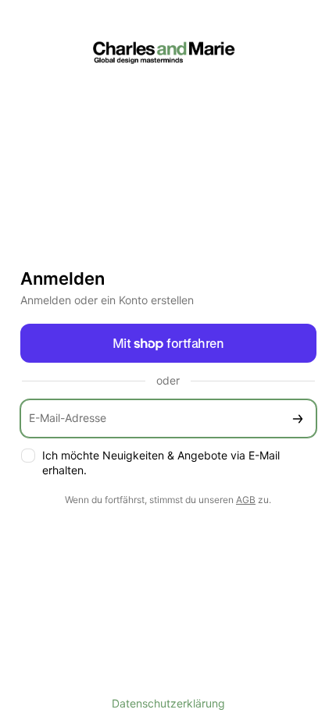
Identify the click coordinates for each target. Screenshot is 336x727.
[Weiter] (297, 418)
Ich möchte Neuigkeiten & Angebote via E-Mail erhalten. (161, 463)
